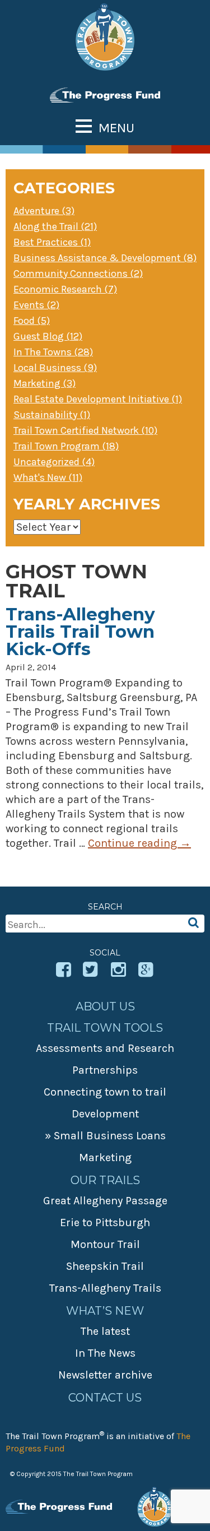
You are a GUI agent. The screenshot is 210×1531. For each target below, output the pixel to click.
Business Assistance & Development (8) (105, 258)
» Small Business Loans (105, 1135)
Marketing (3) (44, 383)
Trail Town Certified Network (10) (85, 430)
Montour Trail (105, 1244)
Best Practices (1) (52, 242)
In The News (105, 1353)
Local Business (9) (55, 367)
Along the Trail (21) (55, 226)
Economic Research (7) (65, 289)
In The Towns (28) (53, 352)
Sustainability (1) (51, 415)
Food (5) (31, 320)
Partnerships (105, 1070)
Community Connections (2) (78, 273)
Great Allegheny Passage (105, 1200)
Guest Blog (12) (47, 336)
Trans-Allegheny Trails (105, 1288)
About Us (105, 1006)
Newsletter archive (105, 1374)
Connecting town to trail (105, 1091)
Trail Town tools (105, 1027)
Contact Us (105, 1397)
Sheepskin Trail (105, 1266)
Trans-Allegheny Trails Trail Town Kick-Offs (80, 632)
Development (105, 1113)
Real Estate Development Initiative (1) (97, 399)
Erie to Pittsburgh (105, 1222)
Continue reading (139, 843)
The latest (105, 1331)
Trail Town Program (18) (66, 446)
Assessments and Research (105, 1048)
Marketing (105, 1157)
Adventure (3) (43, 211)
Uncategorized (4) (54, 462)
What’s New (105, 1310)
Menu (116, 128)
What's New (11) (47, 477)
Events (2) (36, 305)
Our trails (105, 1180)
